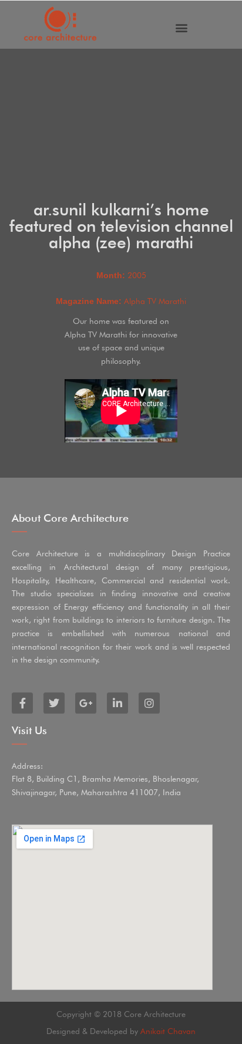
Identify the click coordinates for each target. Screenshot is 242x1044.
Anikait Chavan (168, 1031)
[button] (181, 28)
